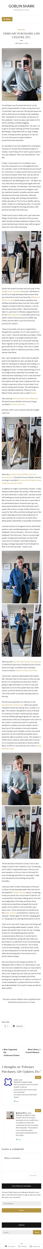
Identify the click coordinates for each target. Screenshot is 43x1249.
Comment (33, 1175)
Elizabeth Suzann (19, 892)
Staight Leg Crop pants (11, 291)
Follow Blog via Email (21, 1186)
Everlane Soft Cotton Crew (12, 705)
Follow (21, 1210)
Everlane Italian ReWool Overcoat (22, 474)
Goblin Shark (22, 6)
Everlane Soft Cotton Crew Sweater (27, 662)
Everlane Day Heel (17, 404)
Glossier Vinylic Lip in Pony (26, 670)
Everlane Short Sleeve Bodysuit (25, 398)
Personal (21, 29)
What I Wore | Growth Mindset (32, 1050)
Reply (38, 1077)
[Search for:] (21, 1232)
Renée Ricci (22, 1113)
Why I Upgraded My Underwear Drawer (12, 1052)
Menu (8, 19)
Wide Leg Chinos (14, 315)
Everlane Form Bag (25, 480)
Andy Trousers (10, 913)
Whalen (33, 393)
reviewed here (7, 477)
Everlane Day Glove (14, 483)
